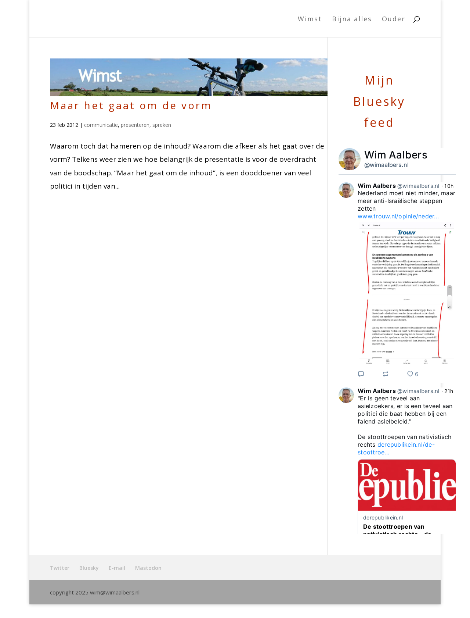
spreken (161, 124)
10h (448, 186)
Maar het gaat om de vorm (131, 105)
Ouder (393, 19)
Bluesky (89, 567)
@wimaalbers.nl (386, 164)
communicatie (101, 124)
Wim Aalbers (395, 155)
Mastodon (148, 567)
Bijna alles (352, 19)
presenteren (135, 124)
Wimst (310, 19)
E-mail (117, 567)
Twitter (59, 567)
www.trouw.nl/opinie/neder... (398, 216)
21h (448, 391)
